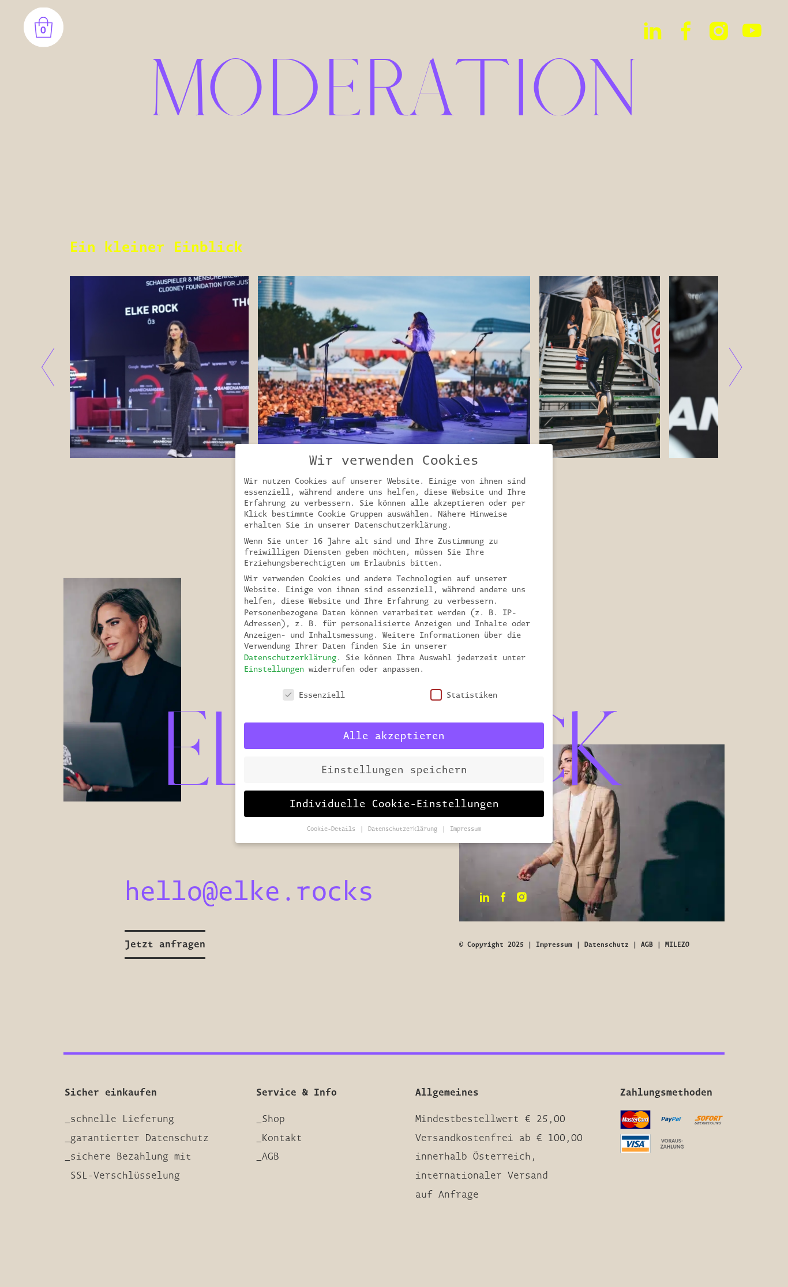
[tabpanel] (394, 366)
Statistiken (471, 694)
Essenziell (322, 694)
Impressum (554, 944)
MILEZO (677, 944)
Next (729, 367)
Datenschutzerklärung (290, 657)
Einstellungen (274, 668)
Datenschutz (606, 944)
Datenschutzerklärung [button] (404, 829)
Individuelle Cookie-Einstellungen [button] (394, 803)
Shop (273, 1118)
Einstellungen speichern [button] (394, 769)
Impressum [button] (465, 829)
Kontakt (282, 1137)
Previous (54, 367)
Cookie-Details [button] (333, 829)
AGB (647, 944)
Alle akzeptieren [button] (394, 735)
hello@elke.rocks (249, 890)
